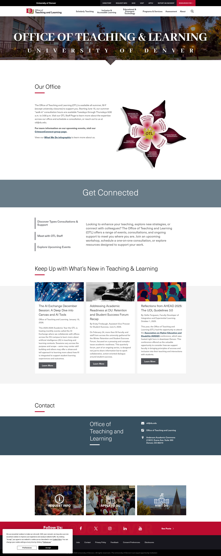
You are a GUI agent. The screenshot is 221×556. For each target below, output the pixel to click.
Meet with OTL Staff (50, 236)
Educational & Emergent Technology (129, 11)
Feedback (114, 542)
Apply (150, 3)
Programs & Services (152, 11)
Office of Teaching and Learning (161, 430)
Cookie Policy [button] (57, 539)
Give (133, 3)
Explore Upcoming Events (54, 247)
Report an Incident (166, 3)
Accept (48, 548)
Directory (107, 3)
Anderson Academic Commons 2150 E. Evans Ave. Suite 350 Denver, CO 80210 (160, 440)
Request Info (121, 3)
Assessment (171, 11)
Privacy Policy (100, 542)
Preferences (27, 548)
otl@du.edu (151, 423)
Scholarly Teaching (85, 11)
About (182, 11)
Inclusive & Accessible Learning (106, 11)
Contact (87, 542)
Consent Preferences (131, 542)
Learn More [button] (47, 365)
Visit (142, 3)
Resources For (185, 3)
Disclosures (149, 542)
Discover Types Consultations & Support (57, 223)
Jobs (78, 542)
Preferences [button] (47, 542)
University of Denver (46, 3)
